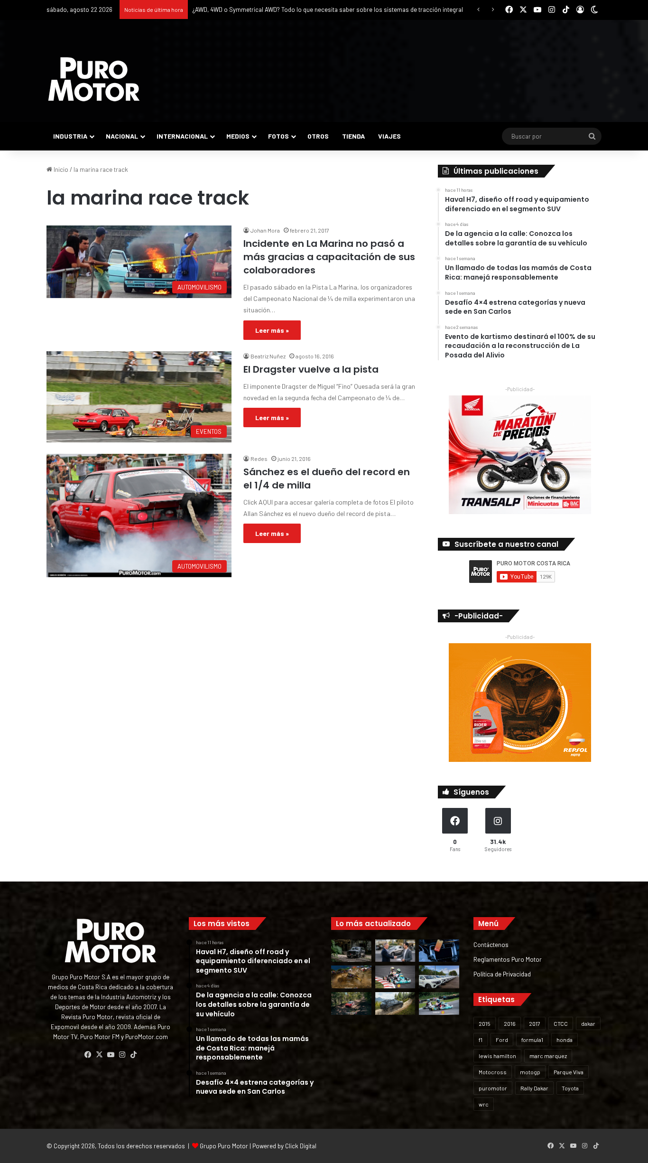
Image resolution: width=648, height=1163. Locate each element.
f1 (480, 1039)
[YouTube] (110, 1054)
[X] (99, 1054)
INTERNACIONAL (182, 136)
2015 (485, 1023)
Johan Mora (265, 230)
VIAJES (389, 136)
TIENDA (353, 136)
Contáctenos (491, 944)
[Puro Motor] (93, 79)
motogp (530, 1072)
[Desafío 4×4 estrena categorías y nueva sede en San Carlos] (351, 977)
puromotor (493, 1088)
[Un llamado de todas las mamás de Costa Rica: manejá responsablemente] (439, 950)
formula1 (532, 1039)
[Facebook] (87, 1054)
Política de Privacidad (502, 974)
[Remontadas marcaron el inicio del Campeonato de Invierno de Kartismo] (439, 1003)
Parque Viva (568, 1072)
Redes (259, 458)
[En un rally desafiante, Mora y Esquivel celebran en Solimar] (351, 1003)
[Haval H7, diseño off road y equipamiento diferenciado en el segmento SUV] (351, 950)
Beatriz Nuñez (268, 356)
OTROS (318, 136)
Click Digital (300, 1146)
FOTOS (278, 136)
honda (564, 1039)
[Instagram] (122, 1054)
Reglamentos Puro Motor (507, 959)
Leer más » (272, 330)
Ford (502, 1039)
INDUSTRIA (70, 136)
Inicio (60, 169)
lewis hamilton (497, 1055)
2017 (534, 1023)
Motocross (493, 1072)
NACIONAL (122, 136)
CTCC (561, 1023)
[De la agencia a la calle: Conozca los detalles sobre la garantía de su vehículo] (395, 950)
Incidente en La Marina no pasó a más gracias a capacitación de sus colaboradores (329, 257)
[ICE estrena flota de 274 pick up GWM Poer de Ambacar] (439, 977)
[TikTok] (133, 1054)
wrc (484, 1104)
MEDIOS (238, 136)
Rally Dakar (534, 1088)
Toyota (570, 1088)
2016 (510, 1023)
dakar (588, 1023)
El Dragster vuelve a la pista (311, 369)
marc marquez (548, 1055)
